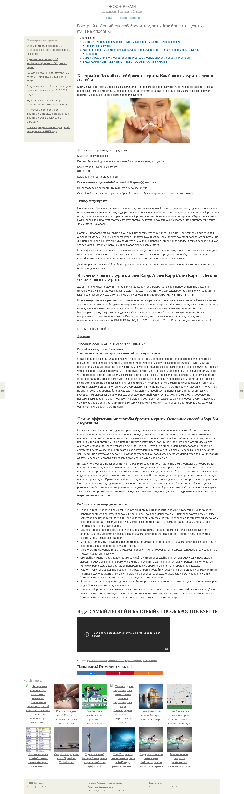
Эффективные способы (97, 660)
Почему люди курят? (98, 46)
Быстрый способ (150, 660)
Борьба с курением (133, 660)
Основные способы (116, 660)
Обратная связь (155, 783)
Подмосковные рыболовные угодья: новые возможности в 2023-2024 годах (49, 90)
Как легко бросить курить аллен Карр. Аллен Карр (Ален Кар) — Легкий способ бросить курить (141, 50)
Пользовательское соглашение (109, 783)
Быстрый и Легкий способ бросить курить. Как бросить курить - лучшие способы (132, 42)
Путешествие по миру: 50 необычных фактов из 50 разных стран (47, 63)
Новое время (122, 6)
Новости (121, 17)
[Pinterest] (120, 673)
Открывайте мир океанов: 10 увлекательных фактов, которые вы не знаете (49, 49)
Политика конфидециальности (100, 787)
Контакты (92, 783)
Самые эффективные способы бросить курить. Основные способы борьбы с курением (136, 57)
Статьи (135, 17)
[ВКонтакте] (91, 673)
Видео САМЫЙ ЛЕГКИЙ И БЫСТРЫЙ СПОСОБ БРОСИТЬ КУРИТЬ (125, 61)
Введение (92, 53)
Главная (105, 17)
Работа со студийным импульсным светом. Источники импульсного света (48, 77)
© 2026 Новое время (35, 783)
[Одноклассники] (148, 673)
